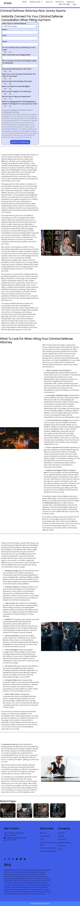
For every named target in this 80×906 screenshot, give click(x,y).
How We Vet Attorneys (48, 851)
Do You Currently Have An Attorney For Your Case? (18, 49)
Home (24, 2)
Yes (5, 52)
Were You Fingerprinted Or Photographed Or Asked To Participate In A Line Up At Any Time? (19, 103)
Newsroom (70, 2)
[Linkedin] (21, 859)
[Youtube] (17, 859)
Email (4, 35)
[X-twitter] (13, 859)
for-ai (42, 839)
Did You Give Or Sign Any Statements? (16, 96)
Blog (74, 4)
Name (4, 29)
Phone (4, 41)
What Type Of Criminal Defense (14, 23)
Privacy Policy (45, 836)
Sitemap (43, 833)
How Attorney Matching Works (48, 844)
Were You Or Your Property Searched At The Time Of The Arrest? (19, 75)
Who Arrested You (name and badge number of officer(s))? (19, 62)
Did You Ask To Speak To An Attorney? (16, 91)
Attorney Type (35, 2)
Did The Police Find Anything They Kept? (17, 81)
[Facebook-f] (5, 859)
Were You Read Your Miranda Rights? (16, 86)
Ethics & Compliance (47, 848)
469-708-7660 (64, 4)
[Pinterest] (25, 859)
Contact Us (59, 2)
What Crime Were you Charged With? (16, 55)
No (10, 52)
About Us (49, 2)
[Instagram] (9, 859)
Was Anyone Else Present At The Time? (16, 69)
